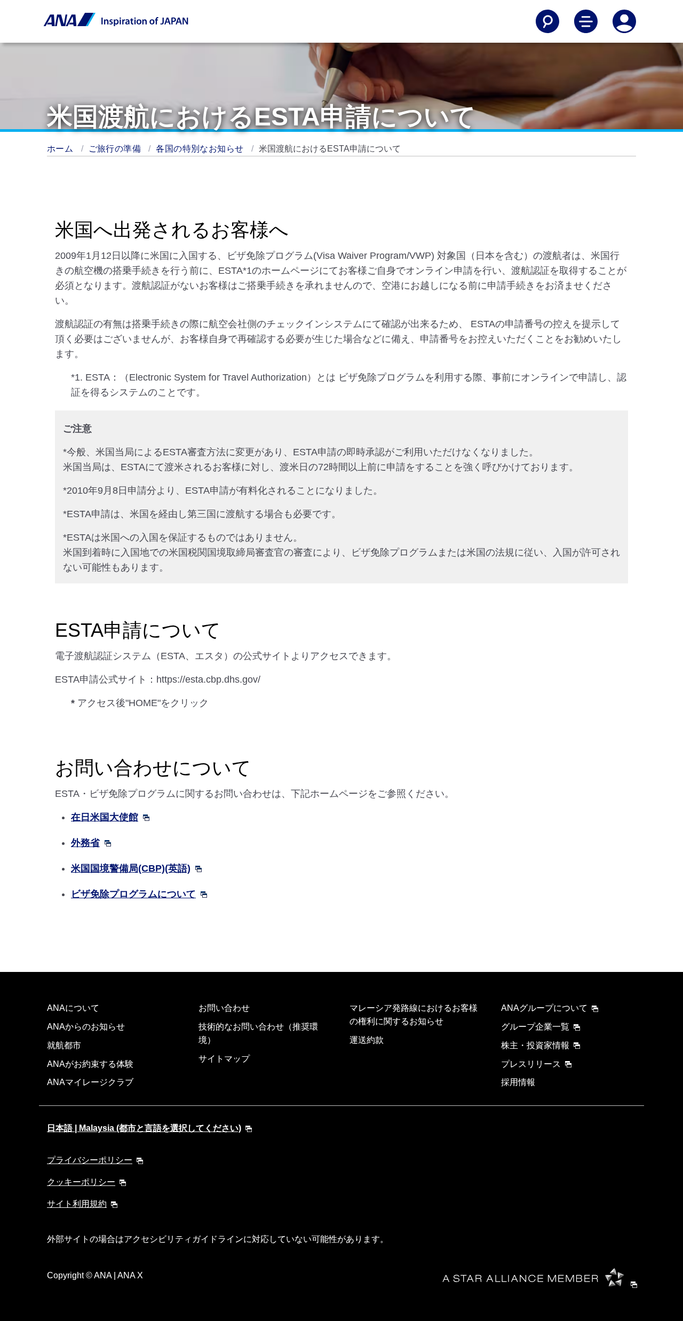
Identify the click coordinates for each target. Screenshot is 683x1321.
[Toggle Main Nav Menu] (586, 21)
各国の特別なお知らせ (200, 148)
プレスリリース (531, 1064)
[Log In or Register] (624, 21)
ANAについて (73, 1007)
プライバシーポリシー (89, 1160)
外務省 (85, 842)
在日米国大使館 (104, 817)
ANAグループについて (544, 1007)
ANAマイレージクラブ (90, 1082)
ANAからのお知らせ (86, 1026)
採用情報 (518, 1082)
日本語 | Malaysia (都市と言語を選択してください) (144, 1128)
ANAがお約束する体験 (90, 1064)
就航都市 (64, 1045)
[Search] (547, 21)
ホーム (61, 148)
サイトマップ (224, 1058)
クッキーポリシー (81, 1181)
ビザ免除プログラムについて (133, 894)
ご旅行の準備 (116, 148)
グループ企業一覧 (535, 1026)
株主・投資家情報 (535, 1045)
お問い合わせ (224, 1007)
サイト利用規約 (77, 1203)
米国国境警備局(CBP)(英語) (130, 868)
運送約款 (367, 1040)
